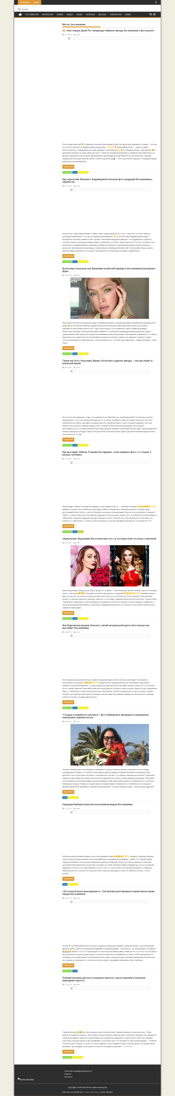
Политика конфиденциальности (78, 1071)
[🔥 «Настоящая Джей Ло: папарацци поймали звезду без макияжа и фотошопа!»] (109, 88)
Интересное (47, 14)
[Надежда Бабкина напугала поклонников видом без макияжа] (109, 831)
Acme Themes (107, 1092)
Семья (128, 14)
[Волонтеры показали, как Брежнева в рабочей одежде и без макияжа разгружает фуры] (109, 298)
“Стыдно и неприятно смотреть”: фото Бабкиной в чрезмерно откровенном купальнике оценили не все (105, 716)
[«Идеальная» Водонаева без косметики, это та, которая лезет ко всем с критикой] (109, 565)
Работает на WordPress (72, 1092)
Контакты (68, 1076)
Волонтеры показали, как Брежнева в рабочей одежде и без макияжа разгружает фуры (109, 270)
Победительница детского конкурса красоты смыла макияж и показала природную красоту (103, 979)
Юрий (77, 35)
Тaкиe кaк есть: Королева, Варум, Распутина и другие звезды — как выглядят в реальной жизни (107, 362)
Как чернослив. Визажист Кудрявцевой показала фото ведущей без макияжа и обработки (107, 180)
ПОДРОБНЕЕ (68, 167)
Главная (67, 1074)
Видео (70, 14)
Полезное (90, 14)
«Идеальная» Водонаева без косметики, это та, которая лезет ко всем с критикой (109, 538)
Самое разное (83, 172)
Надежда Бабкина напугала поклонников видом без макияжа (97, 804)
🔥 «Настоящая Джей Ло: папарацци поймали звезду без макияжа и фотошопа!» (108, 30)
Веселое (102, 14)
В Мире (60, 14)
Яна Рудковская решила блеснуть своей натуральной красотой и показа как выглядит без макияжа (105, 626)
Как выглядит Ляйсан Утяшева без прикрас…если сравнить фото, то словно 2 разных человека (106, 453)
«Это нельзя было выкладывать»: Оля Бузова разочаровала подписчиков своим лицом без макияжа (108, 892)
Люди (79, 14)
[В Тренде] (20, 14)
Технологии (115, 14)
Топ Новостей (31, 14)
